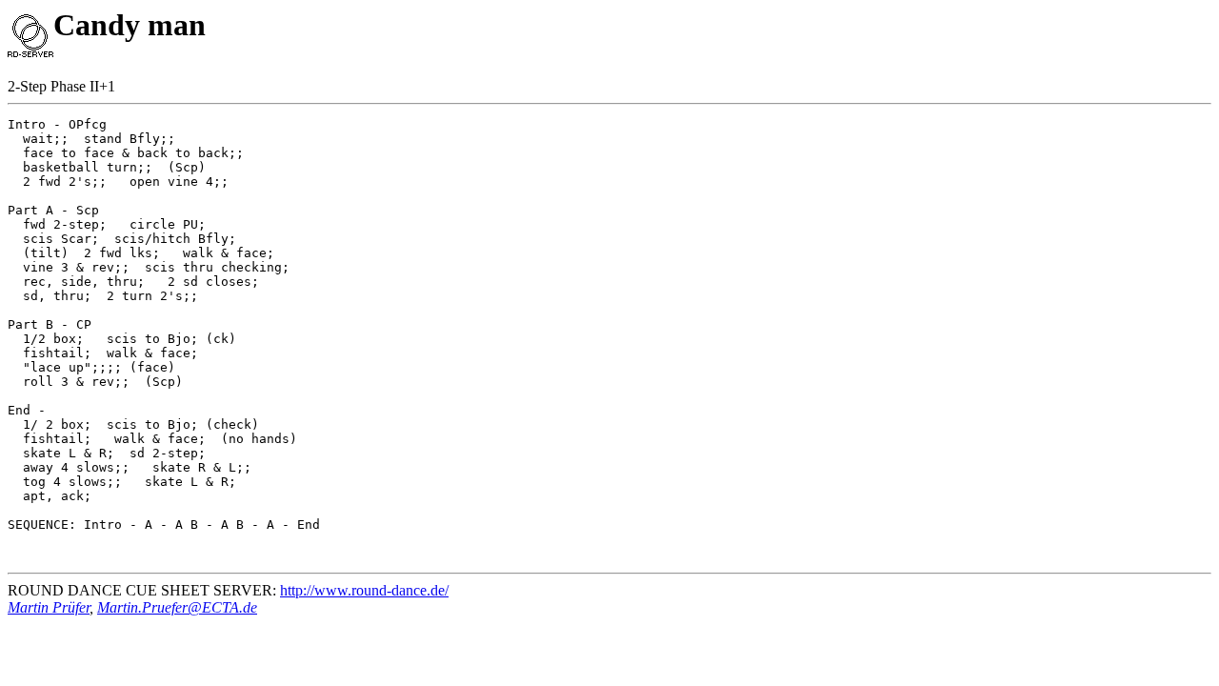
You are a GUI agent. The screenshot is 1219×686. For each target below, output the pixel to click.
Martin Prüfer (49, 607)
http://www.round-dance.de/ (364, 590)
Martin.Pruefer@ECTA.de (177, 607)
